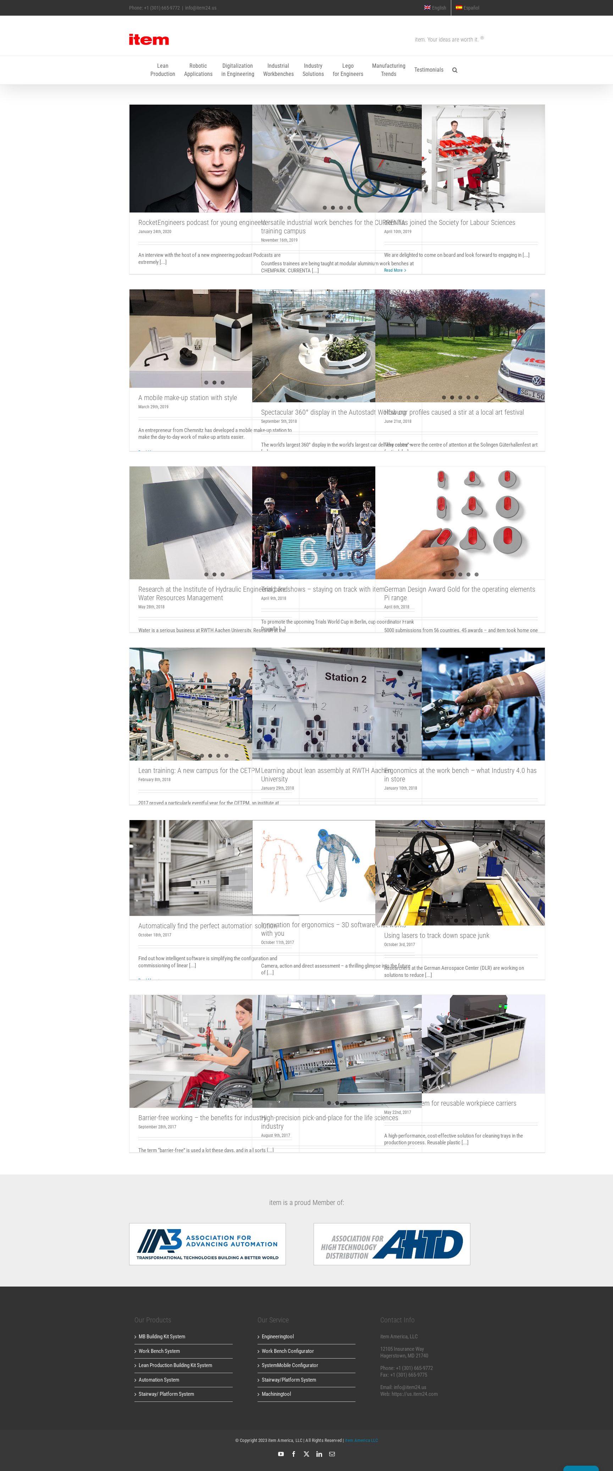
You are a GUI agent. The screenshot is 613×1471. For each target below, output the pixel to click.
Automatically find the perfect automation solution (214, 861)
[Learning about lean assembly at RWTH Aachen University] (337, 704)
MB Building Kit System (162, 1336)
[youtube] (281, 1454)
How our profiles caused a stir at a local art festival (454, 412)
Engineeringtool (278, 1336)
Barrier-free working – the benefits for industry (214, 1045)
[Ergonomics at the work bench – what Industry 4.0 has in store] (460, 704)
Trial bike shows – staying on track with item (323, 589)
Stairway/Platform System (289, 1380)
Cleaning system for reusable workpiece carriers (460, 1037)
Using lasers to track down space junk (437, 935)
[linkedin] (319, 1454)
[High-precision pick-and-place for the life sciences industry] (337, 1051)
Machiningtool (276, 1394)
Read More (393, 270)
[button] (455, 70)
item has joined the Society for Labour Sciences (460, 152)
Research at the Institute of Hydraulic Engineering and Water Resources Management (213, 593)
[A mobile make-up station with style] (214, 338)
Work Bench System (159, 1351)
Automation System (159, 1380)
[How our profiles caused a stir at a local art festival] (460, 346)
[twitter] (306, 1454)
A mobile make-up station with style (187, 397)
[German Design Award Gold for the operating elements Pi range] (460, 523)
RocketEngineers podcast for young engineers (214, 152)
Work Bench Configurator (288, 1351)
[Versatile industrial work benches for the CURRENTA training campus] (337, 159)
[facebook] (294, 1454)
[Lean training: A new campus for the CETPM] (214, 704)
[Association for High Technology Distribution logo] (207, 1225)
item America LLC (361, 1440)
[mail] (332, 1454)
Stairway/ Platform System (166, 1394)
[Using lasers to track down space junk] (460, 873)
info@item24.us (200, 8)
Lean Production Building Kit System (175, 1365)
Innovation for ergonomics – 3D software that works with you (337, 856)
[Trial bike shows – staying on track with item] (337, 523)
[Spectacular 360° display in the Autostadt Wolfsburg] (337, 346)
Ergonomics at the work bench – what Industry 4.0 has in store (460, 693)
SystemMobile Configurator (290, 1365)
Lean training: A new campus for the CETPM (199, 770)
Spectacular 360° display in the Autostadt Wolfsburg (333, 412)
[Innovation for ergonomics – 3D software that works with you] (337, 867)
